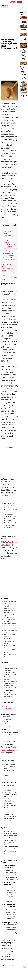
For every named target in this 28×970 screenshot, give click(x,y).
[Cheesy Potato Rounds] (23, 34)
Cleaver (6, 706)
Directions (7, 242)
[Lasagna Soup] (23, 26)
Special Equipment (10, 244)
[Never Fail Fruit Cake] (23, 17)
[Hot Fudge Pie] (23, 87)
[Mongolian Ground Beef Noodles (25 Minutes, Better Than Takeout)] (23, 63)
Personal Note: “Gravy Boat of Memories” (9, 231)
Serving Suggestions (8, 255)
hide (13, 225)
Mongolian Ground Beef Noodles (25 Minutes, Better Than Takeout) (23, 73)
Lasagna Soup (23, 30)
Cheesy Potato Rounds (23, 39)
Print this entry (7, 965)
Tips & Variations (7, 257)
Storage (7, 251)
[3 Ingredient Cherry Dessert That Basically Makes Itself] (23, 45)
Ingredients (8, 240)
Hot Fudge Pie (23, 96)
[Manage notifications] (24, 967)
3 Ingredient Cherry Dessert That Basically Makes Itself (23, 55)
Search (25, 7)
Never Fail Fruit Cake (23, 21)
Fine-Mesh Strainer (9, 708)
